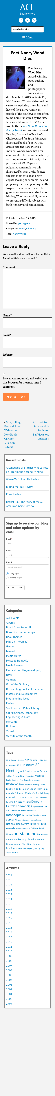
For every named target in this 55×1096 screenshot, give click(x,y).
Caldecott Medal (23, 793)
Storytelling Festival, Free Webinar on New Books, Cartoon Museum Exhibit (12, 434)
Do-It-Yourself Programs (20, 802)
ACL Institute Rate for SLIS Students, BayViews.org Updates (41, 430)
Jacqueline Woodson (31, 815)
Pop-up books (26, 839)
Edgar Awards (38, 806)
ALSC (40, 771)
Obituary (31, 228)
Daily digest (14, 573)
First (9, 539)
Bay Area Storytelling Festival (28, 780)
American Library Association (23, 776)
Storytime (27, 843)
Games (10, 646)
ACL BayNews (11, 765)
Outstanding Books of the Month (25, 689)
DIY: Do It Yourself (17, 641)
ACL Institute (25, 765)
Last (8, 550)
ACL (27, 7)
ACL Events (12, 618)
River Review (13, 494)
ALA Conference (28, 771)
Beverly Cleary (39, 784)
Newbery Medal (23, 828)
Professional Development (21, 694)
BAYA (14, 780)
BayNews (12, 784)
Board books (13, 788)
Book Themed (14, 637)
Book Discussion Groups (20, 632)
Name (7, 315)
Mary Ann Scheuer (22, 820)
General (10, 651)
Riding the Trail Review (19, 487)
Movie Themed (15, 665)
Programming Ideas (17, 698)
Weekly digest (15, 578)
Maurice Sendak (36, 820)
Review (10, 703)
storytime (11, 721)
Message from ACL (17, 660)
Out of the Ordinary (17, 684)
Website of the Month (19, 736)
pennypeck (24, 223)
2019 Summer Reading (36, 759)
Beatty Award (26, 784)
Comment (9, 267)
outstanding (25, 833)
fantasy (23, 810)
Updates (11, 726)
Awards (10, 622)
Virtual (10, 731)
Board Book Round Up (19, 627)
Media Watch (13, 656)
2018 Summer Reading (15, 760)
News (22, 228)
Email (7, 335)
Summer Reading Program (26, 848)
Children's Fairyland (26, 797)
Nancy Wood (19, 233)
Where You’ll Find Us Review (22, 479)
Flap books (31, 810)
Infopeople (14, 815)
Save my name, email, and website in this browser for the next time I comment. (25, 382)
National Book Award (17, 824)
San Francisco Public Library (22, 708)
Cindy (37, 797)
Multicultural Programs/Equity (25, 670)
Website (8, 354)
